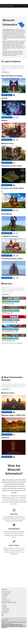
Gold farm (5, 437)
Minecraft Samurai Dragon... (12, 75)
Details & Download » (6, 95)
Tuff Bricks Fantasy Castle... (12, 258)
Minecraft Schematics (7, 6)
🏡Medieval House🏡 (9, 236)
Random (4, 598)
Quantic (4, 98)
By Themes (5, 595)
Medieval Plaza (7, 143)
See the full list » (5, 72)
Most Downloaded (6, 591)
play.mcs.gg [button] (7, 312)
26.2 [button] (9, 301)
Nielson (4, 120)
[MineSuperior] (14, 308)
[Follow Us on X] (2, 615)
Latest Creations (6, 593)
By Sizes (4, 597)
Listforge (4, 619)
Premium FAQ (20, 343)
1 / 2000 (17, 320)
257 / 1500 (16, 301)
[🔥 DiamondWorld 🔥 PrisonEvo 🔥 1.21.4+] (14, 317)
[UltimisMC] (14, 298)
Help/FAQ (5, 605)
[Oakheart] (14, 335)
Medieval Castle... (8, 393)
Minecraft (5, 607)
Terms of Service (6, 610)
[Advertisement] (14, 12)
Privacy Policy (6, 611)
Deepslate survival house (11, 166)
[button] (12, 303)
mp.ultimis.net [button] (7, 303)
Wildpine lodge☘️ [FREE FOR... (13, 415)
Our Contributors (6, 601)
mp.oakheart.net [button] (8, 340)
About (4, 604)
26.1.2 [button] (9, 338)
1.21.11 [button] (10, 320)
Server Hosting (6, 608)
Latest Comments (6, 599)
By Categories (6, 594)
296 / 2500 (16, 310)
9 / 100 (16, 338)
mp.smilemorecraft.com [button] (9, 331)
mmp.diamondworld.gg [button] (9, 322)
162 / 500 (16, 329)
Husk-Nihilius (6, 214)
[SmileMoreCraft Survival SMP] (14, 326)
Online (4, 301)
